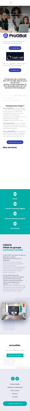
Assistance (15, 393)
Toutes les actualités (15, 355)
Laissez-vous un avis (15, 142)
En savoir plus (15, 48)
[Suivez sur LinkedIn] (17, 379)
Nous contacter (15, 390)
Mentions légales (15, 384)
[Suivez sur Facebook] (13, 379)
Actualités (15, 397)
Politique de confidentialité (15, 387)
